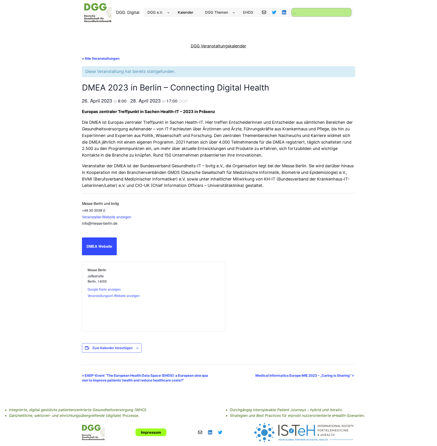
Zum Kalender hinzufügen (112, 347)
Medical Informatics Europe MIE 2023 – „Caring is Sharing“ (304, 375)
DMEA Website (99, 246)
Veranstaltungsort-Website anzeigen (114, 295)
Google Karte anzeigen (104, 289)
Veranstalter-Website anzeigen (106, 216)
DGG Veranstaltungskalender (218, 46)
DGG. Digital (127, 12)
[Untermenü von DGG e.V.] (168, 12)
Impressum (151, 432)
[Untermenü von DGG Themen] (234, 12)
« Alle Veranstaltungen (100, 58)
